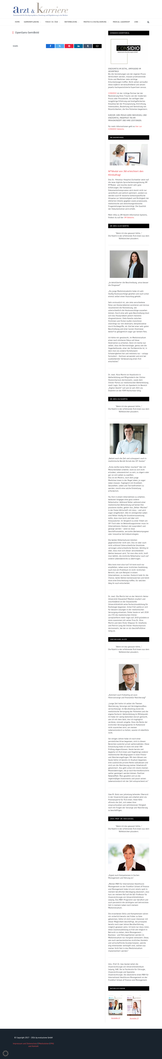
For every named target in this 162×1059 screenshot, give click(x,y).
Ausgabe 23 (134, 1018)
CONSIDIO (112, 93)
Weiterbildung (70, 22)
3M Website (129, 218)
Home (17, 22)
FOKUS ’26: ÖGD (51, 22)
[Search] (148, 22)
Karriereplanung (31, 22)
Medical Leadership (121, 22)
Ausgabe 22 (115, 1018)
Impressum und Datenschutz (25, 1044)
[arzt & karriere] (40, 9)
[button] (5, 1053)
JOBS (136, 22)
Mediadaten (44, 1044)
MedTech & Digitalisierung (95, 22)
